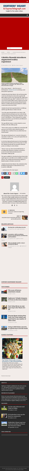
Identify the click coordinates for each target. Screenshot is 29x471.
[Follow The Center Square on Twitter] (16, 205)
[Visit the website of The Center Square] (12, 205)
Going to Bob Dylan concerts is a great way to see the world (18, 327)
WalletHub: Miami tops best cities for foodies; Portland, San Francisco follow (16, 424)
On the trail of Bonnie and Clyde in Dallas (16, 407)
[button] (27, 1)
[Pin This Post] (10, 173)
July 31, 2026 (12, 293)
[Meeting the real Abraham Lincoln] (4, 229)
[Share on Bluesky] (24, 173)
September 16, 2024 (14, 246)
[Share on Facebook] (2, 173)
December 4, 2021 (7, 65)
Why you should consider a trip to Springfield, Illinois (16, 243)
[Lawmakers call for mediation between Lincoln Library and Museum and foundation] (4, 236)
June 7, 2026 (12, 301)
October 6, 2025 (12, 418)
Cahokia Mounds (12, 89)
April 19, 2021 (12, 238)
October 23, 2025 (13, 410)
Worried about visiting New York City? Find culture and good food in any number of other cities (17, 318)
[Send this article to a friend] (12, 173)
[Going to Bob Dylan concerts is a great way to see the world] (4, 328)
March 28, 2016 (13, 229)
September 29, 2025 (14, 427)
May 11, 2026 (12, 311)
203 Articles (22, 193)
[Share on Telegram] (21, 173)
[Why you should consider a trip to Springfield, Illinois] (4, 244)
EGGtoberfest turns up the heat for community (16, 415)
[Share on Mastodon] (19, 173)
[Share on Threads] (26, 173)
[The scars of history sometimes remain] (4, 291)
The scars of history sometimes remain (14, 291)
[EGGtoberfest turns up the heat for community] (4, 416)
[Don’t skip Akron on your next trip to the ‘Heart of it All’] (4, 307)
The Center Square (18, 65)
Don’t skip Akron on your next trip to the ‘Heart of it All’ (16, 307)
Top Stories (5, 286)
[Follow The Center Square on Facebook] (14, 205)
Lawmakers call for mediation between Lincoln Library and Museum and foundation (17, 235)
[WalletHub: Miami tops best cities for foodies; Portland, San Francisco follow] (4, 424)
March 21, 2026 (13, 322)
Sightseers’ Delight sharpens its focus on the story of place (17, 299)
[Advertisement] (14, 31)
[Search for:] (14, 48)
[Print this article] (14, 173)
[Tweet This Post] (5, 173)
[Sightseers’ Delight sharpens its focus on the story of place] (4, 299)
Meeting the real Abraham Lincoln (17, 227)
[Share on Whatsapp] (17, 173)
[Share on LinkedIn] (7, 173)
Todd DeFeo (22, 229)
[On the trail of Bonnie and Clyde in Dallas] (4, 408)
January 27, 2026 (13, 330)
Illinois (7, 177)
